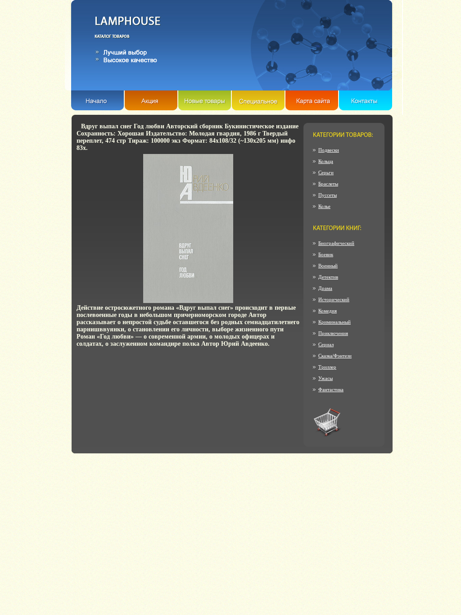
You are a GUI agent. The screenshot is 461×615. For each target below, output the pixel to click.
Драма (325, 288)
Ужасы (325, 378)
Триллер (327, 367)
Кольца (325, 161)
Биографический (336, 243)
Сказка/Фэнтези (335, 355)
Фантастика (330, 389)
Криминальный (334, 322)
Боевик (325, 254)
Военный (328, 265)
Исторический (333, 299)
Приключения (333, 333)
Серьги (326, 172)
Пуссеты (327, 195)
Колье (324, 206)
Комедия (327, 310)
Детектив (328, 277)
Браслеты (328, 183)
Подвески (328, 150)
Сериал (326, 344)
